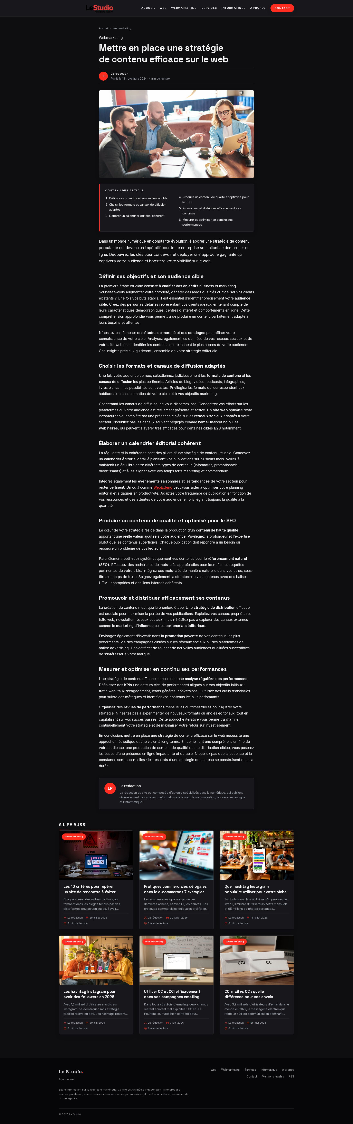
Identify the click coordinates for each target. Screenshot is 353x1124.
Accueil (148, 7)
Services (209, 7)
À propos (258, 7)
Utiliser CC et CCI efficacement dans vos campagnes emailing (172, 994)
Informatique (234, 7)
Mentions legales (273, 1076)
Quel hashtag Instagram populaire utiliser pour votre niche (255, 889)
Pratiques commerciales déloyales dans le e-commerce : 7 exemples (175, 889)
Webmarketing (184, 7)
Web (163, 7)
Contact (282, 8)
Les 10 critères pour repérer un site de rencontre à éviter (90, 889)
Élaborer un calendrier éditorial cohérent (136, 215)
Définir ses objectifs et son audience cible (138, 198)
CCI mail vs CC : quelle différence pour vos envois (249, 994)
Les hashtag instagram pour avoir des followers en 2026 (89, 994)
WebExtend (162, 487)
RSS (291, 1076)
